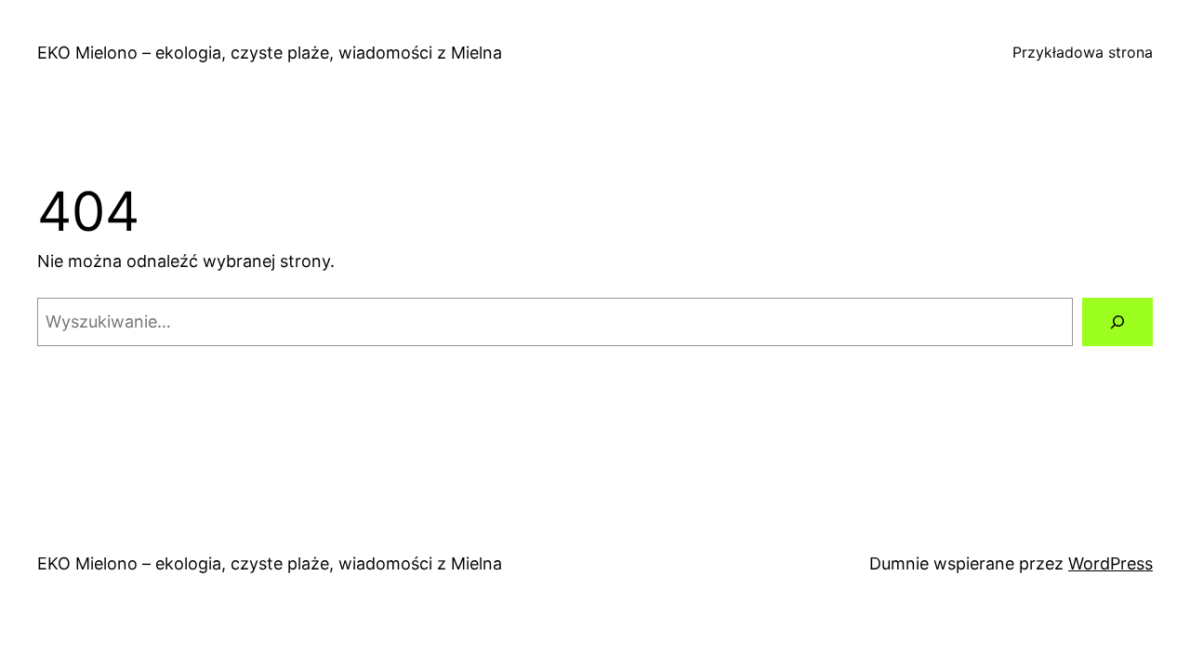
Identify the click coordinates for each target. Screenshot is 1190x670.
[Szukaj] (1117, 322)
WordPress (1110, 563)
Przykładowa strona (1082, 52)
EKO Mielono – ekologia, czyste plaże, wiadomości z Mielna (269, 52)
